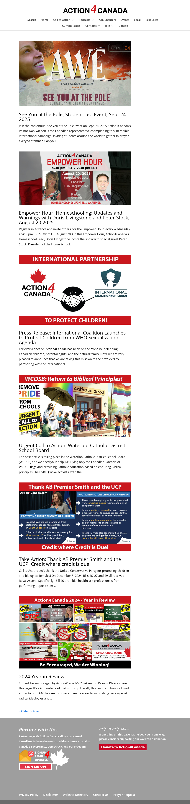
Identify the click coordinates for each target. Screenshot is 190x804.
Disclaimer (50, 795)
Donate (123, 26)
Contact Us (101, 795)
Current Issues (71, 26)
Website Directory (75, 795)
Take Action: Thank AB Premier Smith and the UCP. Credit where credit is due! (70, 561)
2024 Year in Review (41, 676)
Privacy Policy (28, 795)
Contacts (91, 26)
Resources (151, 20)
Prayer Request (124, 795)
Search (31, 20)
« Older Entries (29, 711)
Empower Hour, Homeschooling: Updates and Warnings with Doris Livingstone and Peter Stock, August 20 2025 (74, 217)
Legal (137, 20)
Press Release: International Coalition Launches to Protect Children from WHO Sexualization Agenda (72, 337)
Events (125, 20)
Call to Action (61, 20)
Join (107, 26)
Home (44, 20)
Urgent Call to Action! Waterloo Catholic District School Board (72, 448)
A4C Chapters (107, 20)
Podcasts (84, 20)
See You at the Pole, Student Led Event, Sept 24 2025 (72, 117)
